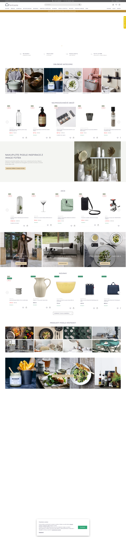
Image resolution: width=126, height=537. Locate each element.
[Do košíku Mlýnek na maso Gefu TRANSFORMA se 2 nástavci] (52, 225)
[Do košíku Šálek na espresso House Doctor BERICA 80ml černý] (26, 137)
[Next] (118, 122)
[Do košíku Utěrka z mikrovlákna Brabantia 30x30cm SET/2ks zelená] (5, 225)
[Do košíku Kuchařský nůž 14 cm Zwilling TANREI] (76, 225)
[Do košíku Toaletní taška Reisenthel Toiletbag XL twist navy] (50, 308)
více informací (21, 263)
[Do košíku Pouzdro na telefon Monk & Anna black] (29, 225)
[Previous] (7, 122)
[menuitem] (7, 8)
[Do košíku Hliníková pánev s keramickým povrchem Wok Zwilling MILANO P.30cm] (97, 308)
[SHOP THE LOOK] (97, 181)
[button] (3, 31)
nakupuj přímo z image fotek (15, 168)
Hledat (80, 4)
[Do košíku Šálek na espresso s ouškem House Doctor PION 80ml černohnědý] (74, 137)
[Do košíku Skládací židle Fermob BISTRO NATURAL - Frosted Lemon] (100, 225)
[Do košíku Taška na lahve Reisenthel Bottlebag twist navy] (26, 308)
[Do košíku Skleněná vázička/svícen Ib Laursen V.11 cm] (74, 307)
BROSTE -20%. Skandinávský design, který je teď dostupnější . (62, 11)
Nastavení (41, 532)
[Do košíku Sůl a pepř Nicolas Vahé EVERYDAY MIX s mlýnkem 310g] (50, 137)
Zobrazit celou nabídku (61, 313)
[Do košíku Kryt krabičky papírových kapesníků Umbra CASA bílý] (97, 137)
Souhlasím (82, 527)
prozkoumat (63, 263)
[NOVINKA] (19, 287)
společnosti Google (56, 529)
